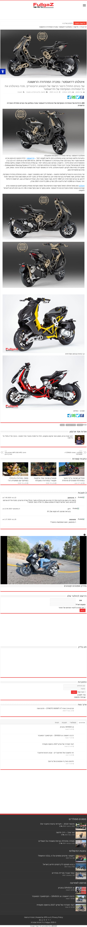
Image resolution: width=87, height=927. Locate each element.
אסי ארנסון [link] (79, 92)
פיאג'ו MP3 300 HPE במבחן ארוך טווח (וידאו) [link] (15, 452)
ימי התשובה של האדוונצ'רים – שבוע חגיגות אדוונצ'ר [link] (55, 753)
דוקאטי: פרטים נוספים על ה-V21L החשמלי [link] (56, 856)
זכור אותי (80, 692)
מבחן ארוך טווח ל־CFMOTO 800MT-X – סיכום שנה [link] (55, 708)
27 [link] (59, 843)
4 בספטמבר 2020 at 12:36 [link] (11, 509)
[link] (3, 71)
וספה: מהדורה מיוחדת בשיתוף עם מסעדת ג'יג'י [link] (18, 479)
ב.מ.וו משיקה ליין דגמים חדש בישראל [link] (58, 864)
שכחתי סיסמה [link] (80, 697)
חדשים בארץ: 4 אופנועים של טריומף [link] (61, 761)
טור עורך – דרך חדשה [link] (65, 832)
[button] (85, 535)
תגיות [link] (57, 723)
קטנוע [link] (62, 425)
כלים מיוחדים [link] (36, 92)
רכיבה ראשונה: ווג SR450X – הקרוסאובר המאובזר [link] (56, 735)
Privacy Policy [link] (57, 917)
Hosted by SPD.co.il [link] (43, 917)
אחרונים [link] (82, 723)
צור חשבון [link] (81, 695)
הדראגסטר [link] (30, 158)
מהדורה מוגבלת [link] (71, 425)
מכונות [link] (28, 92)
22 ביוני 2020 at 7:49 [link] (9, 497)
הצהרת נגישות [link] (29, 917)
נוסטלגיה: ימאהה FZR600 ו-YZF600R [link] (73, 452)
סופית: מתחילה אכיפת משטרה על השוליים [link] (56, 841)
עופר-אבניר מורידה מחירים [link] (63, 873)
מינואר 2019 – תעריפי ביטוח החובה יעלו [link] (57, 824)
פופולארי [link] (73, 723)
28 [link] (62, 835)
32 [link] (60, 826)
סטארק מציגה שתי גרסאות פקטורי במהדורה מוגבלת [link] (45, 479)
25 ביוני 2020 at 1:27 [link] (9, 519)
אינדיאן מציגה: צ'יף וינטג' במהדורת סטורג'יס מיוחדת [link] (73, 479)
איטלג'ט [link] (81, 186)
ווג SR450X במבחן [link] (67, 727)
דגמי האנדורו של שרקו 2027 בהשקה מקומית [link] (58, 744)
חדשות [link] (76, 27)
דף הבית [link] (83, 27)
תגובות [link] (20, 92)
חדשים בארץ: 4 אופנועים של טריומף (61, 23)
